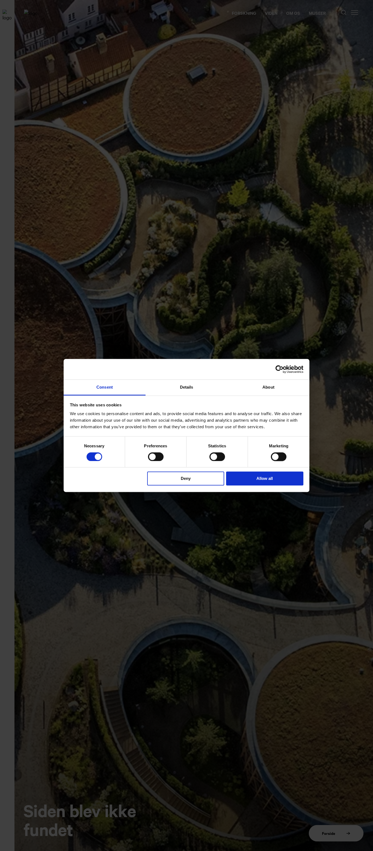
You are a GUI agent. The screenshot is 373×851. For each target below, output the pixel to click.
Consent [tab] (104, 387)
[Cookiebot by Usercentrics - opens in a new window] (279, 369)
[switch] (156, 457)
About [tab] (268, 387)
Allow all (264, 478)
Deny (186, 478)
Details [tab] (186, 387)
